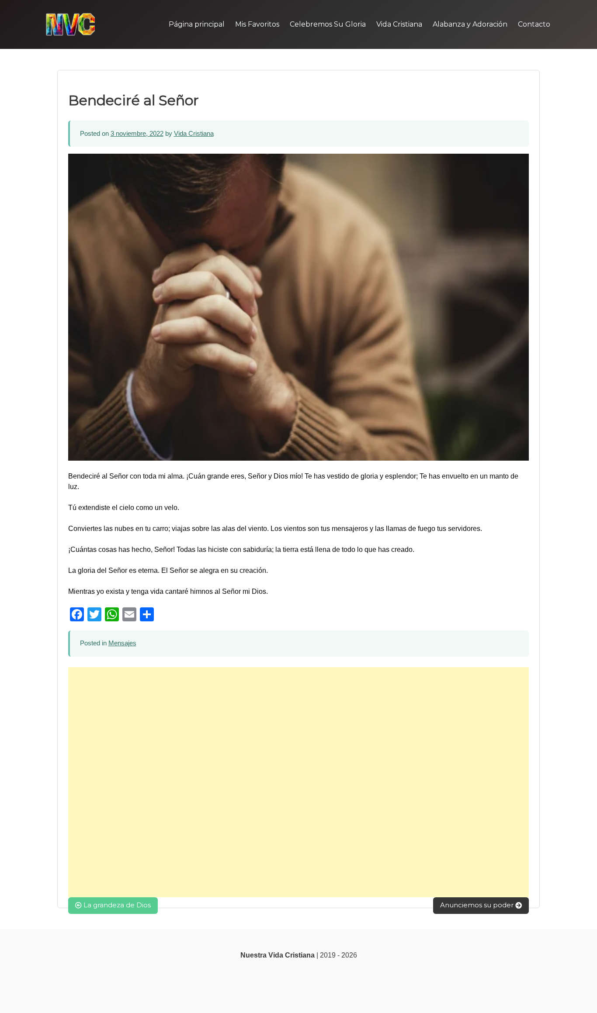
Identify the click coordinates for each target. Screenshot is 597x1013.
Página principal (197, 24)
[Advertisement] (298, 782)
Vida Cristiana (399, 24)
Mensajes (122, 643)
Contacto (534, 24)
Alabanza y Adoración (470, 24)
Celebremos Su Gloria (328, 24)
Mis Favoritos (257, 24)
